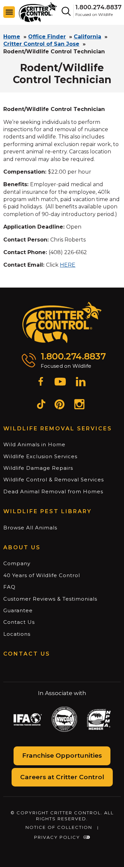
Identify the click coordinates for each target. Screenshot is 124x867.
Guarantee (18, 610)
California (87, 36)
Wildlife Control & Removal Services (53, 479)
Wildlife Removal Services (57, 428)
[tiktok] (41, 405)
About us (22, 547)
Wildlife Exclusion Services (40, 456)
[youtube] (60, 382)
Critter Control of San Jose (41, 44)
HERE (67, 265)
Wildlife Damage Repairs (38, 468)
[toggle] (9, 12)
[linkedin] (80, 382)
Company (16, 563)
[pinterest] (59, 405)
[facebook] (40, 382)
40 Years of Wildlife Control (41, 575)
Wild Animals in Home (34, 444)
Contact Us (19, 622)
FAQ (9, 587)
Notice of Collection (58, 827)
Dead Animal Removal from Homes (53, 491)
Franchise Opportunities (62, 755)
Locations (16, 634)
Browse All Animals (30, 527)
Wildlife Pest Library (47, 511)
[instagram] (79, 405)
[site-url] (62, 323)
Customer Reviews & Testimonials (50, 599)
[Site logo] (38, 12)
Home (11, 36)
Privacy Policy (57, 837)
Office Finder (47, 36)
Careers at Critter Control (62, 777)
